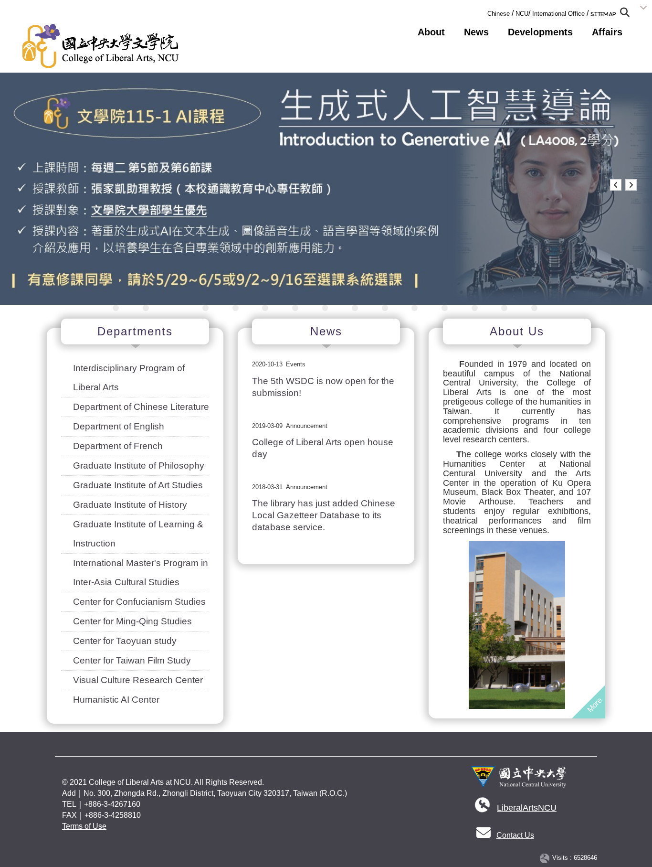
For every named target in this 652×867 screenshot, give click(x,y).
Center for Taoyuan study (125, 641)
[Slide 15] (534, 308)
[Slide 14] (504, 308)
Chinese (498, 13)
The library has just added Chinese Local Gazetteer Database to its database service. (323, 515)
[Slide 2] (146, 308)
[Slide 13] (475, 308)
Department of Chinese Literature (141, 407)
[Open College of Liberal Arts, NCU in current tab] (100, 46)
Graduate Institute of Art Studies (138, 485)
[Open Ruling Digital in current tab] (546, 858)
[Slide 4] (205, 308)
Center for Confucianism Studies (139, 602)
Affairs (607, 32)
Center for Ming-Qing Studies (132, 621)
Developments (540, 32)
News (476, 32)
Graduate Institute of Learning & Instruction (138, 533)
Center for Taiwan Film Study (132, 660)
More (594, 705)
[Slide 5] (235, 308)
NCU (521, 13)
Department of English (118, 426)
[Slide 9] (355, 308)
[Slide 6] (265, 308)
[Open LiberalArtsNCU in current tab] (482, 808)
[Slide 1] (116, 308)
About (431, 32)
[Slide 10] (385, 308)
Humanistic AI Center (116, 700)
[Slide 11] (414, 308)
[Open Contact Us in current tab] (483, 835)
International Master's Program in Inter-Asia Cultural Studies (140, 572)
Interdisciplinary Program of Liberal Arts (129, 377)
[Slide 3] (175, 308)
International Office (558, 13)
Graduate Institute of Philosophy (138, 465)
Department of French (118, 446)
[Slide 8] (325, 308)
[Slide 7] (295, 308)
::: (484, 11)
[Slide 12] (445, 308)
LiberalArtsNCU (527, 808)
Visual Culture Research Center (138, 680)
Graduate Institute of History (130, 505)
